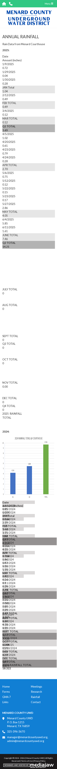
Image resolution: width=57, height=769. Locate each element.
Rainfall (35, 697)
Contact (36, 702)
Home (6, 686)
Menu (48, 3)
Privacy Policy (39, 761)
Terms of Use (27, 761)
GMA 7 (6, 697)
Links (5, 702)
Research (36, 691)
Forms (6, 691)
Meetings (36, 686)
